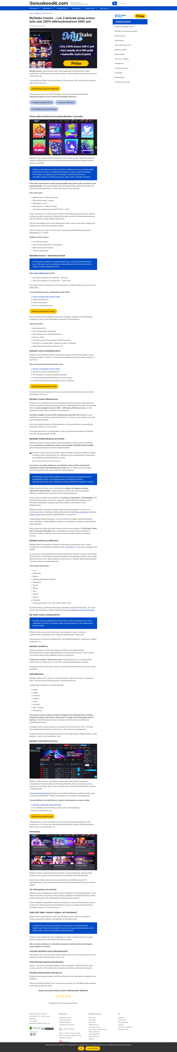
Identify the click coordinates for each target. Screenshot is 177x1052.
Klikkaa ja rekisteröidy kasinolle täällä (46, 297)
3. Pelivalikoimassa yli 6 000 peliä (44, 109)
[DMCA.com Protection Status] (47, 1029)
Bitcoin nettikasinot (81, 512)
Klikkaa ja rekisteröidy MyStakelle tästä (47, 805)
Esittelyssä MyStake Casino (124, 26)
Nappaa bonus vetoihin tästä (42, 816)
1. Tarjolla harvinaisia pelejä (42, 102)
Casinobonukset (62, 8)
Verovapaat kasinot (94, 1027)
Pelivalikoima (119, 63)
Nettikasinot (76, 8)
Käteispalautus (120, 77)
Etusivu (32, 13)
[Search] (114, 3)
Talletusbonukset (93, 1024)
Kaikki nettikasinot (93, 1036)
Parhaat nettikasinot (94, 1032)
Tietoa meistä (122, 1020)
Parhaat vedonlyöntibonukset (40, 793)
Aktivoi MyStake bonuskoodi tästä (44, 386)
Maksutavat (104, 8)
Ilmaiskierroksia (90, 8)
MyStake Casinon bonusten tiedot (126, 31)
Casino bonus (92, 1020)
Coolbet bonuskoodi (65, 1020)
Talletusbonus (47, 8)
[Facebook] (34, 1035)
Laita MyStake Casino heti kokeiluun (45, 88)
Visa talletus (69, 547)
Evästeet (120, 1024)
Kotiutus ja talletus (121, 50)
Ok (81, 1048)
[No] (174, 1047)
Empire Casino (35, 514)
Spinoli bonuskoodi (64, 1022)
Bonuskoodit (33, 8)
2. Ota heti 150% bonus (65, 102)
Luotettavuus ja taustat (122, 82)
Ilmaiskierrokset (120, 36)
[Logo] (49, 3)
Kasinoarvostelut (123, 1029)
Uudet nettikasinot (93, 1034)
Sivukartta (121, 1017)
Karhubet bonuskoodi (65, 1017)
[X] (31, 1035)
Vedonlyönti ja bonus (121, 68)
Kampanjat (118, 73)
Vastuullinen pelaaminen (125, 1027)
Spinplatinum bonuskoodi (66, 1024)
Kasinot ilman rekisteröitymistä (97, 1029)
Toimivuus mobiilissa (122, 59)
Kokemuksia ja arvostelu (123, 45)
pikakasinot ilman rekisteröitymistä (82, 610)
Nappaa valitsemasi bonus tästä (43, 311)
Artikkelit (91, 1039)
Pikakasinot (91, 1022)
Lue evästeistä (92, 1048)
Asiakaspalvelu (120, 54)
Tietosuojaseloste (123, 1022)
